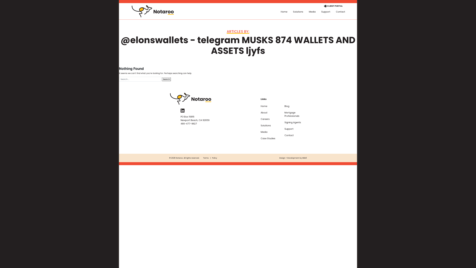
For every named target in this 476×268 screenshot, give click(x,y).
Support (325, 11)
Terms (206, 158)
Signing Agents (292, 122)
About (264, 112)
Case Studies (268, 138)
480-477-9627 (189, 123)
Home (284, 11)
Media (312, 11)
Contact (340, 11)
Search (166, 79)
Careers (265, 119)
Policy (214, 158)
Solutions (298, 11)
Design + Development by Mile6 (293, 158)
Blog (286, 106)
